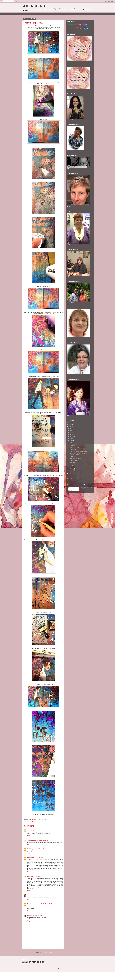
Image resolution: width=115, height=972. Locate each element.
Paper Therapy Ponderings (33, 903)
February (72, 468)
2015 (70, 426)
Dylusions (39, 821)
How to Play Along (34, 14)
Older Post (60, 947)
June (71, 440)
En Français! (72, 456)
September (72, 434)
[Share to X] (43, 819)
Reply (28, 835)
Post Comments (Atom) (46, 952)
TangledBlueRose (31, 840)
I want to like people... (75, 447)
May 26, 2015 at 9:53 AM (40, 849)
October (72, 432)
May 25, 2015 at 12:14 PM (42, 840)
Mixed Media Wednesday (75, 458)
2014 (70, 473)
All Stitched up (73, 449)
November (72, 430)
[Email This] (40, 819)
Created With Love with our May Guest (78, 451)
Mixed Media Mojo (34, 5)
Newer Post (27, 947)
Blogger (65, 968)
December (72, 428)
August (71, 436)
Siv (37, 25)
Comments (71, 490)
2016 (70, 424)
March (71, 467)
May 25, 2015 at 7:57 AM (35, 830)
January (72, 471)
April (71, 465)
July (71, 438)
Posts (70, 488)
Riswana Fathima (31, 895)
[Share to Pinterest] (46, 819)
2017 (70, 422)
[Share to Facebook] (44, 819)
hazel (28, 915)
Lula (28, 830)
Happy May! (72, 462)
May (71, 442)
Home (25, 14)
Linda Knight (30, 849)
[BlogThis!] (41, 819)
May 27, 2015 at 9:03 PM (46, 903)
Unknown (29, 857)
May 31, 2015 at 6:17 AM (36, 915)
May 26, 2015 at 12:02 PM (38, 857)
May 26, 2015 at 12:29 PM (42, 895)
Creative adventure (74, 460)
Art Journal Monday (31, 821)
